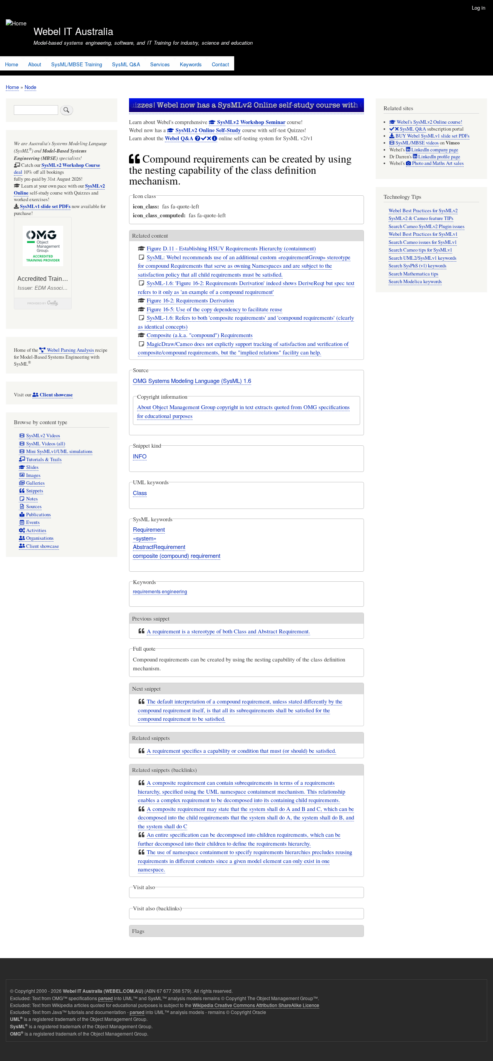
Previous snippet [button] (150, 618)
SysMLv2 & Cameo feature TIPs (421, 218)
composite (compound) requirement (176, 555)
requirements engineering (160, 591)
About (34, 64)
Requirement (149, 529)
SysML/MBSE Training (76, 64)
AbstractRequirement (159, 546)
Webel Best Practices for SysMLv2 (423, 210)
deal (57, 168)
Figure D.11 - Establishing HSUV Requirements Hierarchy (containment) (231, 248)
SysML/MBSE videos (416, 142)
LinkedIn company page (434, 149)
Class (140, 493)
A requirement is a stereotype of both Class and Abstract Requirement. (228, 631)
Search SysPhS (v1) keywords (417, 265)
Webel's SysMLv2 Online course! (429, 122)
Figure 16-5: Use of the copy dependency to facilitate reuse (214, 309)
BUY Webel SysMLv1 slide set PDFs (432, 136)
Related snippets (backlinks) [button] (164, 770)
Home (11, 64)
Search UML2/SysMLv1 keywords (422, 258)
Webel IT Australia (73, 31)
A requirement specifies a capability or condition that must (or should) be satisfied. (241, 750)
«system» (144, 538)
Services (160, 64)
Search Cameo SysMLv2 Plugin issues (426, 226)
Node (30, 87)
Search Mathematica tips (413, 273)
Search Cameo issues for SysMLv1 (423, 242)
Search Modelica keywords (415, 281)
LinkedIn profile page (438, 156)
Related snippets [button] (151, 738)
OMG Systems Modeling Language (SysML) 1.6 (192, 380)
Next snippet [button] (146, 688)
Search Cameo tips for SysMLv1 (420, 250)
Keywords (191, 64)
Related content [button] (150, 235)
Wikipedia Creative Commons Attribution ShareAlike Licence (256, 1005)
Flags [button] (138, 931)
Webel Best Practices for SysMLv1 (423, 234)
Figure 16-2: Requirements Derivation (190, 300)
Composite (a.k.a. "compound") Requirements (200, 335)
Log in (478, 7)
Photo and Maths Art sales (437, 163)
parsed (105, 998)
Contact (220, 64)
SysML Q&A (126, 64)
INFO (140, 456)
